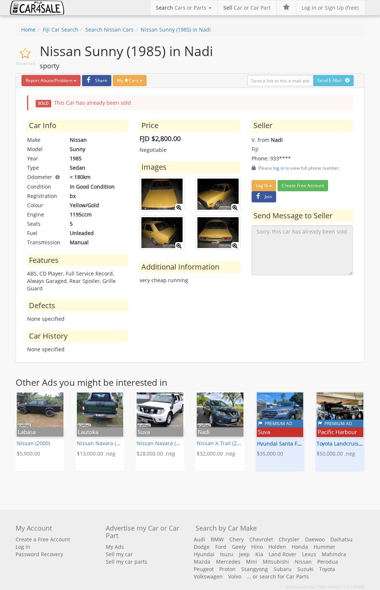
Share (101, 80)
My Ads (115, 546)
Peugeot (204, 569)
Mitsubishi (276, 561)
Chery (236, 539)
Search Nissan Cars (109, 29)
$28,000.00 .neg (156, 453)
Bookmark (26, 63)
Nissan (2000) (33, 443)
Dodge (202, 546)
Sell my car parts (126, 561)
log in (278, 168)
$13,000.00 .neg (96, 453)
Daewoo (315, 539)
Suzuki (305, 569)
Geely (239, 546)
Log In (262, 185)
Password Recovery (39, 554)
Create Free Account (303, 185)
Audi (199, 539)
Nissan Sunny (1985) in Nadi (176, 29)
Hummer (324, 546)
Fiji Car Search (60, 29)
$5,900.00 (28, 453)
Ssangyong (254, 569)
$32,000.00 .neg (216, 453)
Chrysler (289, 539)
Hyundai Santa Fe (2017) (287, 443)
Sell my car (119, 554)
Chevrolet (261, 539)
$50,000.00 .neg (336, 453)
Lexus (309, 554)
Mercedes (228, 561)
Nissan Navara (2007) (163, 443)
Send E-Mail (331, 80)
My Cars (128, 80)
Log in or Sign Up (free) (330, 7)
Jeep (244, 554)
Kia (259, 554)
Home (28, 29)
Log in (23, 546)
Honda (300, 546)
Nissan (303, 561)
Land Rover (283, 554)
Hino (257, 546)
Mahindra (334, 554)
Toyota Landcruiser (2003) (348, 443)
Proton (227, 569)
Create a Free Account (43, 539)
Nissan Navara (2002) (103, 443)
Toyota (327, 569)
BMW (217, 539)
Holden (277, 546)
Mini (251, 561)
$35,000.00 (270, 453)
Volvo (234, 576)
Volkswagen (208, 576)
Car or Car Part (247, 7)
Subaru (282, 569)
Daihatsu (341, 539)
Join (268, 196)
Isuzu (226, 554)
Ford (220, 546)
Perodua (327, 561)
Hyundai (204, 554)
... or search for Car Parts (278, 576)
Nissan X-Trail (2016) (222, 443)
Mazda (202, 561)
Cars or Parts (182, 7)
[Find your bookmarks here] (286, 7)
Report (49, 80)
